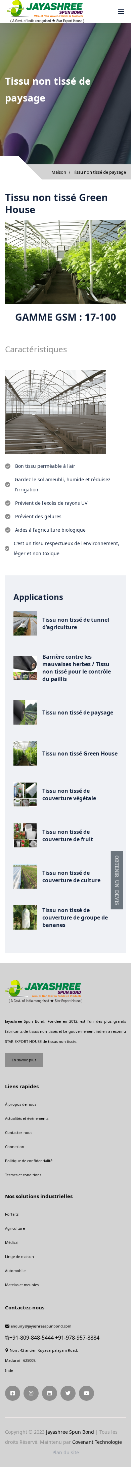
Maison (58, 172)
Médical (11, 1242)
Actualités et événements (26, 1118)
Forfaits (11, 1214)
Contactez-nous (18, 1132)
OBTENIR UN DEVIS (117, 880)
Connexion (14, 1146)
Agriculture (15, 1228)
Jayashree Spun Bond (70, 1432)
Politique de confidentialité (28, 1160)
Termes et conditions (23, 1174)
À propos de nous (20, 1104)
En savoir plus (24, 1059)
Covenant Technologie (97, 1442)
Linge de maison (19, 1256)
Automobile (15, 1270)
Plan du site (65, 1452)
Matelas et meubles (22, 1284)
